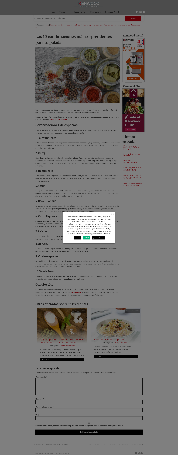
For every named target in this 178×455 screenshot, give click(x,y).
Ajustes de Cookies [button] (98, 238)
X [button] (112, 214)
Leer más (78, 238)
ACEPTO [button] (86, 238)
